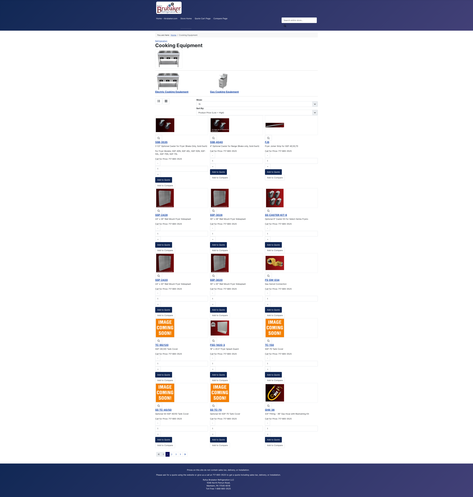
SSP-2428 (161, 215)
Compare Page (220, 18)
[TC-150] (275, 328)
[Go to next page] (180, 454)
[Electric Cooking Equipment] (168, 81)
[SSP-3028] (220, 198)
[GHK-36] (275, 393)
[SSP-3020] (220, 263)
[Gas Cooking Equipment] (223, 81)
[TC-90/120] (165, 328)
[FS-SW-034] (275, 263)
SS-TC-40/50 (163, 409)
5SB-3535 (161, 142)
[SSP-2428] (165, 198)
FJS (267, 142)
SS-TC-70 (216, 409)
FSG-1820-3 (217, 345)
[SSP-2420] (165, 263)
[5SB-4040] (220, 125)
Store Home (186, 18)
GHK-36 (270, 409)
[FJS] (275, 125)
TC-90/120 (162, 345)
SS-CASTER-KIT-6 (276, 215)
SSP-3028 (216, 215)
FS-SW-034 (272, 280)
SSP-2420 (161, 280)
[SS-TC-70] (220, 393)
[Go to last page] (185, 454)
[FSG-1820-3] (220, 328)
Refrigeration (161, 41)
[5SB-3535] (165, 125)
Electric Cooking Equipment (171, 91)
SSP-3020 (216, 280)
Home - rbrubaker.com (166, 18)
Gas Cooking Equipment (224, 91)
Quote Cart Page (203, 18)
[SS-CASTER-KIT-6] (275, 198)
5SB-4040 (216, 142)
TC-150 (269, 345)
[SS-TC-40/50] (165, 393)
